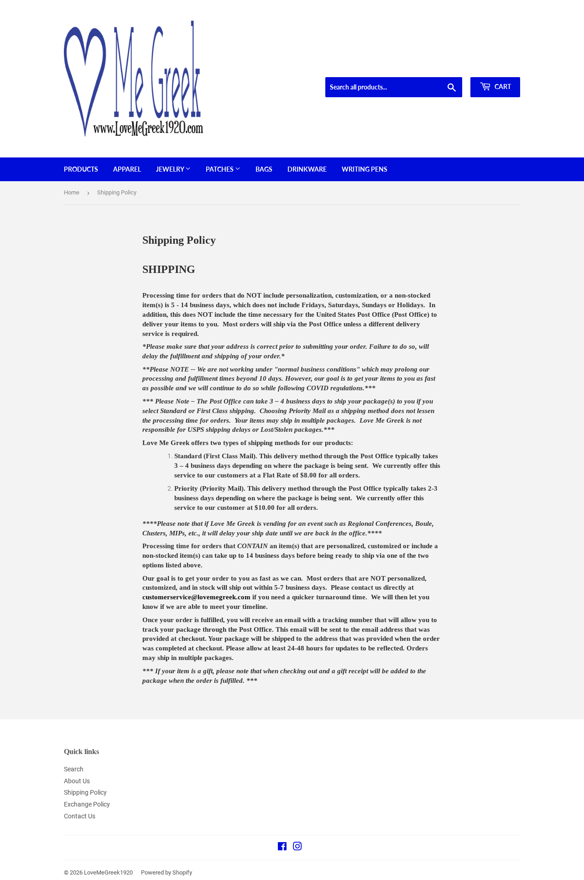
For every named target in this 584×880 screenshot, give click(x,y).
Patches (220, 169)
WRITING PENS (364, 169)
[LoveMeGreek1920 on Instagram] (297, 847)
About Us (77, 781)
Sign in (454, 66)
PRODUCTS (81, 169)
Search (73, 769)
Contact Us (79, 816)
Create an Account (497, 66)
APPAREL (127, 169)
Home (71, 192)
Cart (502, 86)
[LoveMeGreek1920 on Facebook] (282, 847)
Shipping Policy (85, 792)
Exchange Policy (87, 804)
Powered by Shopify (166, 872)
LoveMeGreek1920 (108, 872)
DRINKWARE (307, 169)
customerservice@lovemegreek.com (196, 597)
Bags (264, 169)
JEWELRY (170, 169)
